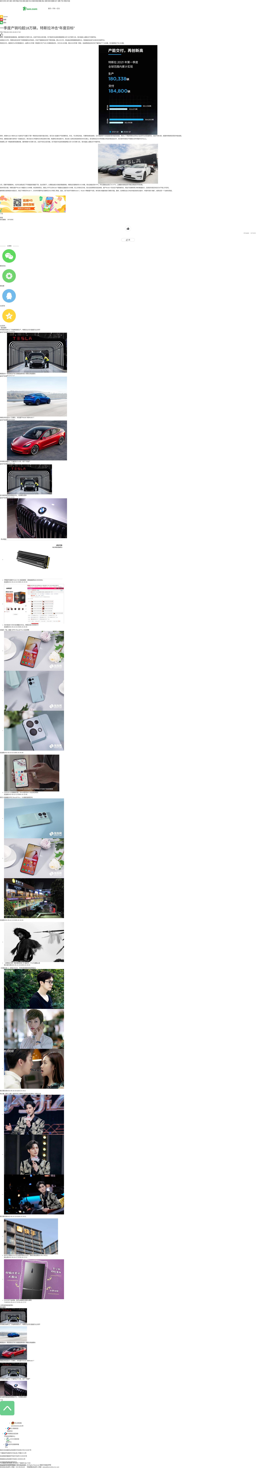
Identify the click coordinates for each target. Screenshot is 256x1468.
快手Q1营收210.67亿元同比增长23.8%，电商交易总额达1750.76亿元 (26, 1255)
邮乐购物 (9, 1463)
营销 (36, 1)
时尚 (20, 1)
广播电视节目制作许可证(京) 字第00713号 (13, 1453)
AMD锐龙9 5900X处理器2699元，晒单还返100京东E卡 (21, 625)
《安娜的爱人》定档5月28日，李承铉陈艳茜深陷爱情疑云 (18, 968)
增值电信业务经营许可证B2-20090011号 (12, 1459)
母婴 (33, 1)
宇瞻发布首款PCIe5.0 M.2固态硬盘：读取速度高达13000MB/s (23, 580)
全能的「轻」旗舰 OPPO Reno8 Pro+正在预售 (14, 630)
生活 (30, 1)
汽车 (62, 1)
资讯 (4, 1)
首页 (1, 1)
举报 (1, 217)
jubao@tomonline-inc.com (51, 1467)
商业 (43, 1)
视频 (46, 1)
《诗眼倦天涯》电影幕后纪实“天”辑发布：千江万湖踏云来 (22, 963)
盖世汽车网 (3, 332)
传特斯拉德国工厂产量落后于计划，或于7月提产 (15, 461)
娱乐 (11, 1)
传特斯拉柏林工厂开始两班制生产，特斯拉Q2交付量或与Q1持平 (20, 330)
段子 (55, 1)
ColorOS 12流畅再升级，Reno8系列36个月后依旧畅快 (21, 792)
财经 (49, 1)
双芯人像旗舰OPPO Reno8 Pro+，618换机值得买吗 (16, 797)
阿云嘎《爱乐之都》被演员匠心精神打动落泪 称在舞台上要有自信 (20, 1093)
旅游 (27, 1)
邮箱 (39, 1)
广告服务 (21, 1463)
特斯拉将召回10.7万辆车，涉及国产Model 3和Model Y (17, 417)
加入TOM (27, 1463)
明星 (17, 1)
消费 (59, 1)
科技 (68, 1)
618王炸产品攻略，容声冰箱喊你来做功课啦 (18, 1300)
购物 (65, 1)
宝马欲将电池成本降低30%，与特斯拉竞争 (13, 495)
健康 (52, 1)
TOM (5, 1302)
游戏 (23, 1)
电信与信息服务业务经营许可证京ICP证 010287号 (15, 1450)
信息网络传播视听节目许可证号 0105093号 (13, 1456)
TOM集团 (3, 1463)
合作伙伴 (15, 1463)
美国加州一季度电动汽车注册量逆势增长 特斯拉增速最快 (17, 373)
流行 (7, 1)
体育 (14, 1)
